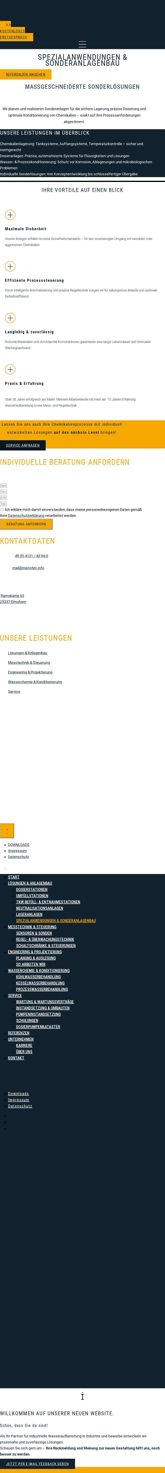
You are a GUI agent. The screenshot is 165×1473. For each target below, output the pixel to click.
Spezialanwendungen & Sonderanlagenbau (56, 920)
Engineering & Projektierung (30, 672)
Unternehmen (21, 1039)
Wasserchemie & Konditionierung (35, 682)
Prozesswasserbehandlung (42, 989)
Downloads (18, 1093)
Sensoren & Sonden (34, 933)
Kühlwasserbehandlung (38, 976)
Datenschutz (20, 1106)
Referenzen (18, 1033)
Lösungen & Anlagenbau (27, 653)
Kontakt (16, 1058)
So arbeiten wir (30, 964)
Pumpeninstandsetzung (38, 1014)
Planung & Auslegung (36, 958)
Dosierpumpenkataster (38, 1026)
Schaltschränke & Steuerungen (46, 945)
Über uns (24, 1051)
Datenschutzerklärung (26, 515)
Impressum (18, 1099)
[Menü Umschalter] (7, 830)
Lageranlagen (29, 914)
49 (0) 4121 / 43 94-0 (31, 556)
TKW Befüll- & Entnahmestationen (48, 902)
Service (14, 691)
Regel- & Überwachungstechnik (45, 939)
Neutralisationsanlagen (39, 908)
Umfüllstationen (32, 895)
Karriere (24, 1045)
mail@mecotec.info (28, 568)
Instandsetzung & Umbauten (43, 1008)
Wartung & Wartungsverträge (45, 1001)
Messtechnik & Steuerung (29, 662)
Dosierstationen (31, 889)
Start (14, 877)
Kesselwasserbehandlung (40, 983)
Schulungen (27, 1020)
